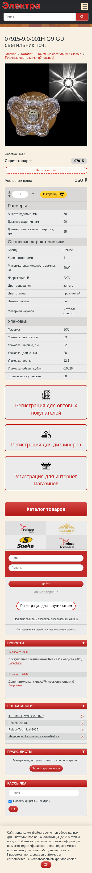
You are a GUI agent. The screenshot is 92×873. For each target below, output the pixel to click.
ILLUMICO (66, 528)
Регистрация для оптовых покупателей (46, 409)
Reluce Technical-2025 (23, 729)
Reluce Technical (66, 542)
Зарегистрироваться (46, 768)
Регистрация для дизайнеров (46, 445)
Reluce (25, 528)
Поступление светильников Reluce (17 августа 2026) (45, 659)
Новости (15, 643)
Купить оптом (46, 170)
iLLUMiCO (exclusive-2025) (26, 716)
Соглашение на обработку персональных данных (46, 629)
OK (46, 864)
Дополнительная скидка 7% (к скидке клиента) (41, 681)
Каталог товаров (46, 509)
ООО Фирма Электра (36, 6)
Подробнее (15, 663)
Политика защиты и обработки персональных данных (46, 618)
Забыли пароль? (46, 592)
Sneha (25, 542)
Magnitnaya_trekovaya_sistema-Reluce (33, 736)
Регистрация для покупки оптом (46, 606)
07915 (79, 161)
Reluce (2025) (17, 723)
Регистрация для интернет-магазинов (46, 480)
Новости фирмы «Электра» (31, 801)
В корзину (50, 194)
